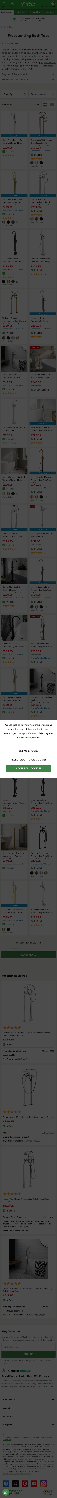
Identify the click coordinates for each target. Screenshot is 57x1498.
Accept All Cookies (28, 768)
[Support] (5, 1492)
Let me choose (28, 750)
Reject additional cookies (28, 759)
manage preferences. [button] (27, 733)
